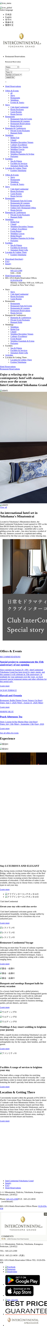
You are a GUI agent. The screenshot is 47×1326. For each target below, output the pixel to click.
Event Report (15, 231)
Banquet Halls (16, 133)
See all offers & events (9, 733)
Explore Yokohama (18, 170)
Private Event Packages (20, 131)
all (11, 93)
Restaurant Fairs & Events (21, 119)
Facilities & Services (18, 163)
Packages (14, 156)
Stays (12, 95)
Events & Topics (17, 102)
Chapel (13, 140)
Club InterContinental (19, 107)
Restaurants (15, 98)
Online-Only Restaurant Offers (23, 208)
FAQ (7, 261)
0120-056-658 (16, 280)
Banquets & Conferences (15, 128)
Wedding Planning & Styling (22, 154)
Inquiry (8, 264)
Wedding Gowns (17, 149)
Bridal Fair (14, 138)
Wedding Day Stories (19, 147)
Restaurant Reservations (20, 123)
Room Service (16, 114)
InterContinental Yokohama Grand (19, 1288)
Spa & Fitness (16, 161)
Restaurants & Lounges (20, 121)
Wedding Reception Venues (21, 142)
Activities (9, 355)
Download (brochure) (14, 259)
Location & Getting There (16, 168)
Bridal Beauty (16, 152)
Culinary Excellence (18, 145)
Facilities (9, 159)
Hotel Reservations (13, 86)
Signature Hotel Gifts (19, 166)
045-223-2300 (16, 270)
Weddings (14, 100)
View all (3, 507)
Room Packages (17, 109)
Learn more (5, 889)
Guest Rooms (16, 112)
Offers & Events (12, 91)
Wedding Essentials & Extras (22, 341)
